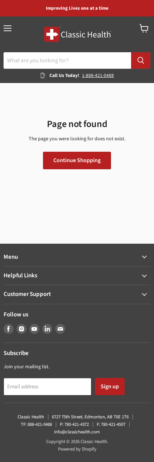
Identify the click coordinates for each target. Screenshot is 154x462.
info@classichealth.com (77, 432)
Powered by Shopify (77, 449)
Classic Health (31, 417)
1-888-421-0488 (98, 75)
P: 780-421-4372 (74, 424)
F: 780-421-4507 (111, 424)
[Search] (140, 60)
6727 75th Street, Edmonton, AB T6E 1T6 (90, 417)
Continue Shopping (77, 160)
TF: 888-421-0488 (36, 424)
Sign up (110, 386)
